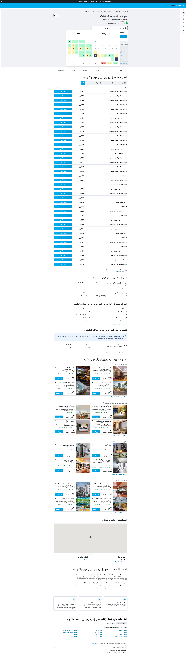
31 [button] (112, 59)
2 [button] (116, 45)
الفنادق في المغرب (123, 630)
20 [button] (102, 52)
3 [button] (76, 41)
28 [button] (99, 55)
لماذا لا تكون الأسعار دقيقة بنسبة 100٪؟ (116, 653)
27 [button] (102, 55)
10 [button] (112, 48)
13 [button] (102, 48)
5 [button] (69, 41)
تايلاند (119, 11)
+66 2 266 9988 (124, 21)
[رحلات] (183, 26)
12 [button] (106, 48)
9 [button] (116, 48)
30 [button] (116, 59)
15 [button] (95, 48)
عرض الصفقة (96, 378)
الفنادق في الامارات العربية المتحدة (70, 632)
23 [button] (116, 55)
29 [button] (95, 55)
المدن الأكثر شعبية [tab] (111, 623)
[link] (117, 396)
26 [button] (106, 55)
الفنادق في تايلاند (74, 636)
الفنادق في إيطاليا (98, 636)
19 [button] (106, 52)
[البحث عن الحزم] (183, 19)
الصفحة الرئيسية (125, 11)
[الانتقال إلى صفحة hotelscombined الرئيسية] (175, 5)
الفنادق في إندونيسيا (98, 632)
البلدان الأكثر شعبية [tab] (122, 623)
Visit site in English (82, 1)
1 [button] (95, 41)
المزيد (125, 285)
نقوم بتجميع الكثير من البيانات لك (118, 650)
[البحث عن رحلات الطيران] (183, 9)
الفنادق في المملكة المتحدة (121, 636)
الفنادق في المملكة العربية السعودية (70, 630)
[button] (1, 1)
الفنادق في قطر (99, 630)
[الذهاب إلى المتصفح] (183, 22)
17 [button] (112, 52)
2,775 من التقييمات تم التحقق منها (113, 23)
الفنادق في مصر (98, 634)
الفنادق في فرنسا (74, 634)
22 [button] (95, 52)
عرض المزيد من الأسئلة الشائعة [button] (101, 588)
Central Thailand (110, 11)
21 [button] (99, 52)
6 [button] (102, 45)
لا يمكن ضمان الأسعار (96, 643)
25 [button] (109, 55)
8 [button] (95, 45)
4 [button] (109, 45)
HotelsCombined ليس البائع (119, 647)
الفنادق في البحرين (123, 634)
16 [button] (116, 52)
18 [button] (109, 52)
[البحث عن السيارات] (183, 16)
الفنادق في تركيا (123, 632)
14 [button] (99, 48)
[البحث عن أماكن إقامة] (183, 12)
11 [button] (109, 48)
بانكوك (101, 11)
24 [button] (112, 55)
